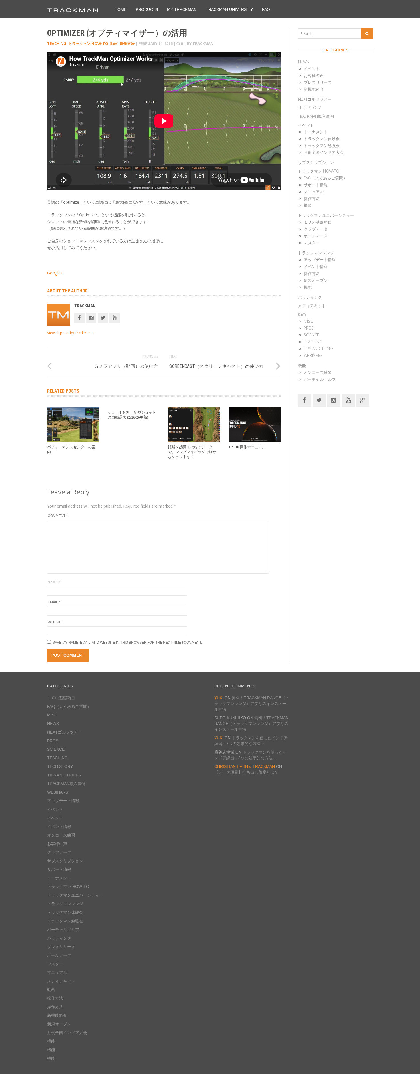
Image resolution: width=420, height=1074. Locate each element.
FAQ (266, 9)
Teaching (56, 43)
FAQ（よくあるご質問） (325, 178)
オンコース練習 (318, 372)
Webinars (313, 355)
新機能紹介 (314, 89)
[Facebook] (79, 317)
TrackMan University (229, 9)
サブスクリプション (316, 162)
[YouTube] (348, 400)
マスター (312, 242)
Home (121, 9)
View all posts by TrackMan (71, 332)
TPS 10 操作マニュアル (247, 447)
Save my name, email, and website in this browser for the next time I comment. (127, 643)
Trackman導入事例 (316, 116)
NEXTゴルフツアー (314, 99)
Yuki (218, 697)
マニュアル (314, 191)
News (303, 61)
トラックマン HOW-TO (88, 43)
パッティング (310, 297)
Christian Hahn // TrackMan (244, 766)
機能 (308, 205)
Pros (309, 328)
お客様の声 (314, 75)
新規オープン (316, 280)
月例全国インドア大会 (324, 152)
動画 (114, 43)
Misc (308, 321)
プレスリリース (318, 82)
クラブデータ (316, 229)
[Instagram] (91, 317)
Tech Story (309, 107)
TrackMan (84, 305)
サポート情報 (316, 184)
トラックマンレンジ (316, 252)
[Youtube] (114, 317)
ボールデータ (316, 236)
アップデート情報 (320, 259)
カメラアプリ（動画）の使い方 (126, 366)
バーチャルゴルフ (320, 379)
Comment (58, 516)
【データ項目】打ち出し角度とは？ (246, 772)
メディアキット (312, 305)
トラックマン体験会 (322, 138)
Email (54, 602)
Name (54, 582)
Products (147, 9)
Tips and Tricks (319, 348)
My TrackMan (182, 9)
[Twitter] (103, 317)
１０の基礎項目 (318, 222)
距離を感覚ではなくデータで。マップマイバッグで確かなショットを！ (192, 452)
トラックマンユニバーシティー (326, 215)
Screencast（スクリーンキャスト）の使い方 (216, 366)
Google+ (55, 273)
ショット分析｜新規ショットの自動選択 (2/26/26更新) (132, 414)
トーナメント (316, 131)
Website (55, 622)
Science (311, 335)
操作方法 (127, 43)
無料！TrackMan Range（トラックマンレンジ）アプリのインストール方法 (251, 703)
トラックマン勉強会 (322, 145)
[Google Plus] (362, 400)
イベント (312, 68)
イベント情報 (316, 266)
